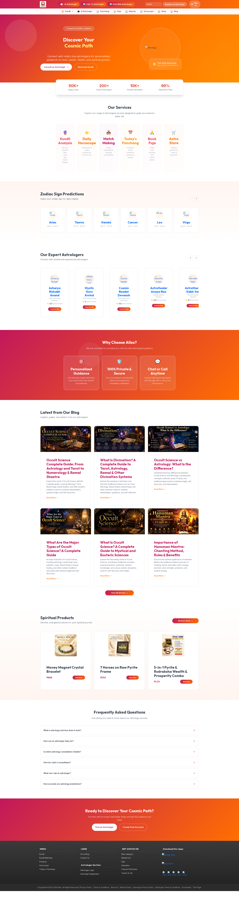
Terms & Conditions (101, 887)
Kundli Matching (45, 858)
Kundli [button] (68, 11)
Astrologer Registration (89, 874)
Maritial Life (126, 858)
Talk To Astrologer (95, 4)
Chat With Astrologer (122, 4)
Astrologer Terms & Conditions (167, 887)
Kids (123, 862)
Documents (186, 887)
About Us (114, 887)
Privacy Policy (86, 887)
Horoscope (148, 11)
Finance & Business (129, 869)
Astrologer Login (87, 870)
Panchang (104, 11)
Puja (119, 11)
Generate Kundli (85, 67)
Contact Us (84, 858)
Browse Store (184, 621)
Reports (132, 11)
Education (125, 865)
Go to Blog (84, 854)
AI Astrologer (70, 4)
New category (127, 854)
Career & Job (127, 873)
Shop (163, 11)
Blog (176, 11)
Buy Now (79, 677)
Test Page (197, 887)
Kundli (41, 854)
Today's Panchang (47, 869)
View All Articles (118, 593)
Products (43, 862)
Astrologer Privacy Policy (143, 887)
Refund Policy (125, 887)
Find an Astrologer (104, 827)
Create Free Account (133, 827)
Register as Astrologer (175, 4)
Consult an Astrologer (54, 67)
